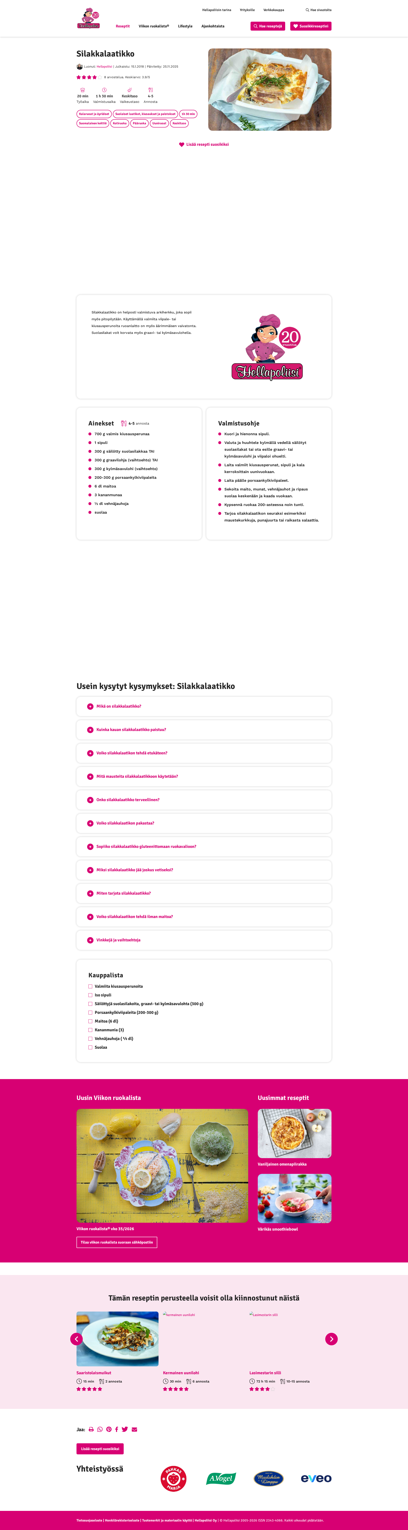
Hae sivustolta (321, 10)
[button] (204, 706)
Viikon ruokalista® (154, 26)
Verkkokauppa (274, 10)
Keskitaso (179, 123)
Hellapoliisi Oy (206, 1520)
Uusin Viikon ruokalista (108, 1098)
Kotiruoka (120, 123)
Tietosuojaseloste (89, 1520)
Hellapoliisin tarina (216, 10)
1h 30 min (188, 114)
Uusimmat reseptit (283, 1098)
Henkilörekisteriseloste (122, 1520)
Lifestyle (185, 26)
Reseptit (123, 26)
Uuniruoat (159, 123)
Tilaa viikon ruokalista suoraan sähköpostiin (117, 1242)
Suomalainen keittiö (93, 123)
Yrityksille (247, 10)
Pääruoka (139, 123)
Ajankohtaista (212, 26)
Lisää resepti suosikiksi (100, 1448)
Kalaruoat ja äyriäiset (94, 114)
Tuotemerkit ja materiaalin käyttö (167, 1520)
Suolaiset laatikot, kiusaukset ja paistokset (145, 114)
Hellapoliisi (104, 66)
